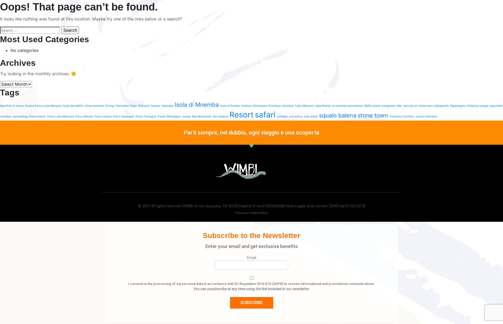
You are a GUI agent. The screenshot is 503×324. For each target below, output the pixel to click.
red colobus (220, 116)
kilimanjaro (260, 105)
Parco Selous (103, 116)
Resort (241, 114)
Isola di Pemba (230, 105)
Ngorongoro (458, 105)
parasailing (20, 116)
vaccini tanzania (426, 116)
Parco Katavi (37, 116)
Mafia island (372, 105)
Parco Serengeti (123, 116)
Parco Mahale (84, 116)
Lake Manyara (304, 105)
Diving (109, 105)
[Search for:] (30, 30)
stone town (373, 115)
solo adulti (311, 116)
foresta (155, 105)
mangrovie (389, 105)
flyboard (143, 105)
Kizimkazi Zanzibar (281, 105)
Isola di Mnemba (197, 104)
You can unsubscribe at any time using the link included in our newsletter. (251, 289)
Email (251, 258)
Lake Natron (323, 105)
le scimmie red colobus (347, 105)
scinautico (296, 116)
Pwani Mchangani (169, 116)
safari (265, 114)
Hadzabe (167, 105)
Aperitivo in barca (12, 105)
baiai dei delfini (73, 105)
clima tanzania (94, 105)
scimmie (282, 116)
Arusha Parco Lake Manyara (43, 105)
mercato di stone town (418, 105)
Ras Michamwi (201, 116)
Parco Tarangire (145, 116)
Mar (399, 105)
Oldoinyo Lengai (478, 105)
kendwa (246, 105)
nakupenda (441, 105)
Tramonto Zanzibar (401, 116)
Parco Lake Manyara (60, 116)
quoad (186, 116)
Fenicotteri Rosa (126, 105)
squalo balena (337, 115)
